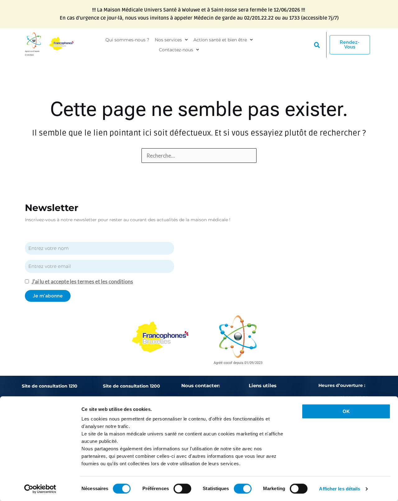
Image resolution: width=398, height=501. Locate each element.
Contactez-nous (176, 50)
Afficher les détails (339, 488)
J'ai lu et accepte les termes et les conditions (82, 281)
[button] (171, 40)
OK (346, 411)
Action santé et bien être (220, 40)
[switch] (182, 489)
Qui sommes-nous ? (127, 40)
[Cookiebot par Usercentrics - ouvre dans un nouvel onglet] (40, 489)
